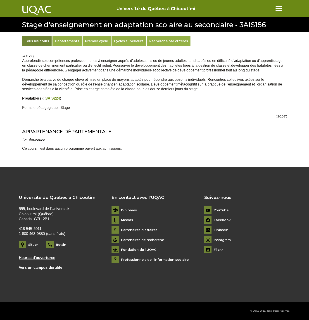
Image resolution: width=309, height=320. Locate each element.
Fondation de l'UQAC (138, 250)
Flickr (218, 250)
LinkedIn (221, 230)
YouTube (221, 210)
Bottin (61, 245)
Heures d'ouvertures (37, 258)
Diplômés (129, 210)
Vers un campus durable (40, 267)
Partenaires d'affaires (139, 230)
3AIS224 (53, 98)
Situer (33, 245)
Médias (127, 220)
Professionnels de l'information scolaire (155, 260)
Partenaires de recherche (142, 240)
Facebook (222, 220)
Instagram (222, 240)
